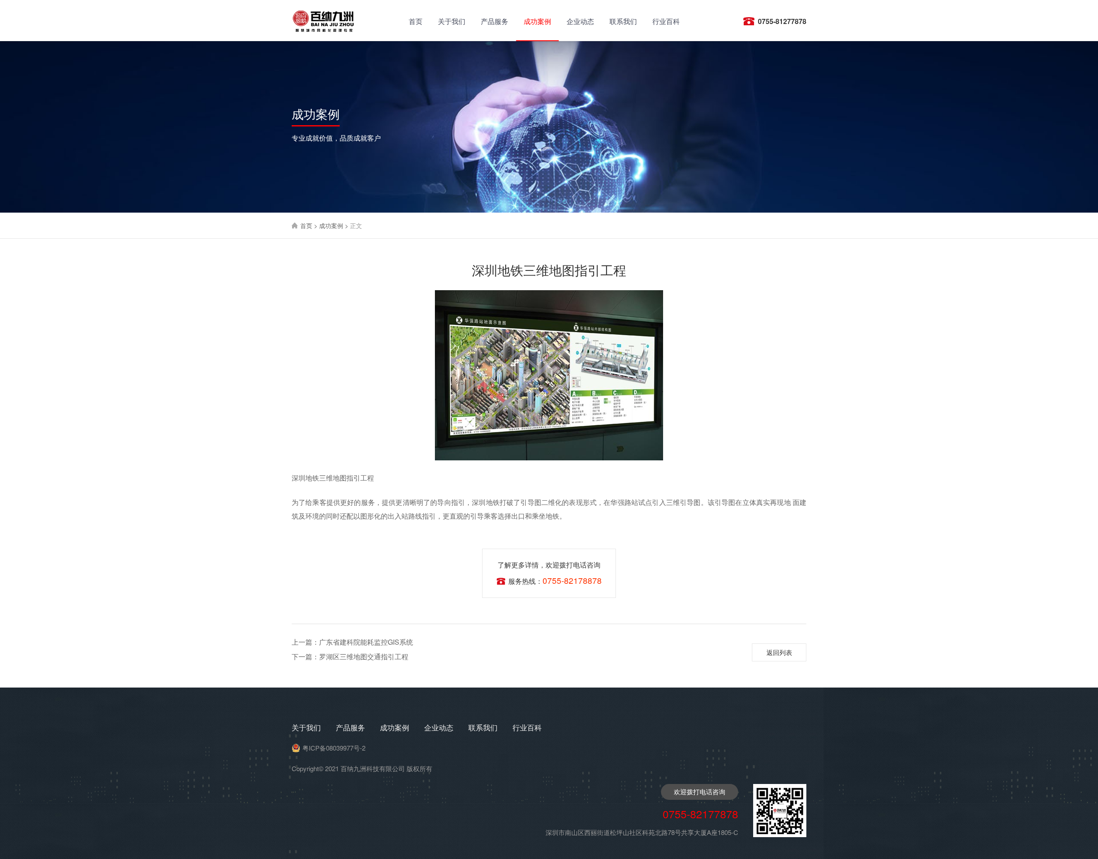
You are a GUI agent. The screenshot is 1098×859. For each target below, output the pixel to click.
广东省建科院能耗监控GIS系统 (352, 642)
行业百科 (666, 21)
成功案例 (537, 21)
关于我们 (451, 21)
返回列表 (779, 652)
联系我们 (623, 21)
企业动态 (580, 21)
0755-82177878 (700, 813)
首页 (415, 21)
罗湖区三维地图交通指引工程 (350, 656)
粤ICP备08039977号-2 (333, 747)
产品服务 (494, 21)
